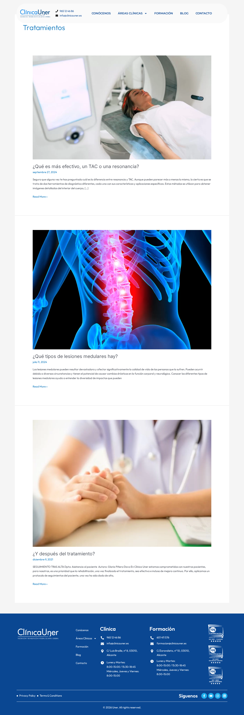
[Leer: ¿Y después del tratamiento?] (122, 483)
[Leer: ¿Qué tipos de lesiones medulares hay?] (122, 289)
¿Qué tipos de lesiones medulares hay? (75, 356)
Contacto (204, 13)
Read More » (40, 196)
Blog (184, 13)
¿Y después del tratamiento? (64, 553)
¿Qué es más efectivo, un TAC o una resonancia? (86, 166)
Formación (163, 13)
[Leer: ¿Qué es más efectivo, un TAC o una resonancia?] (122, 107)
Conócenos (101, 13)
